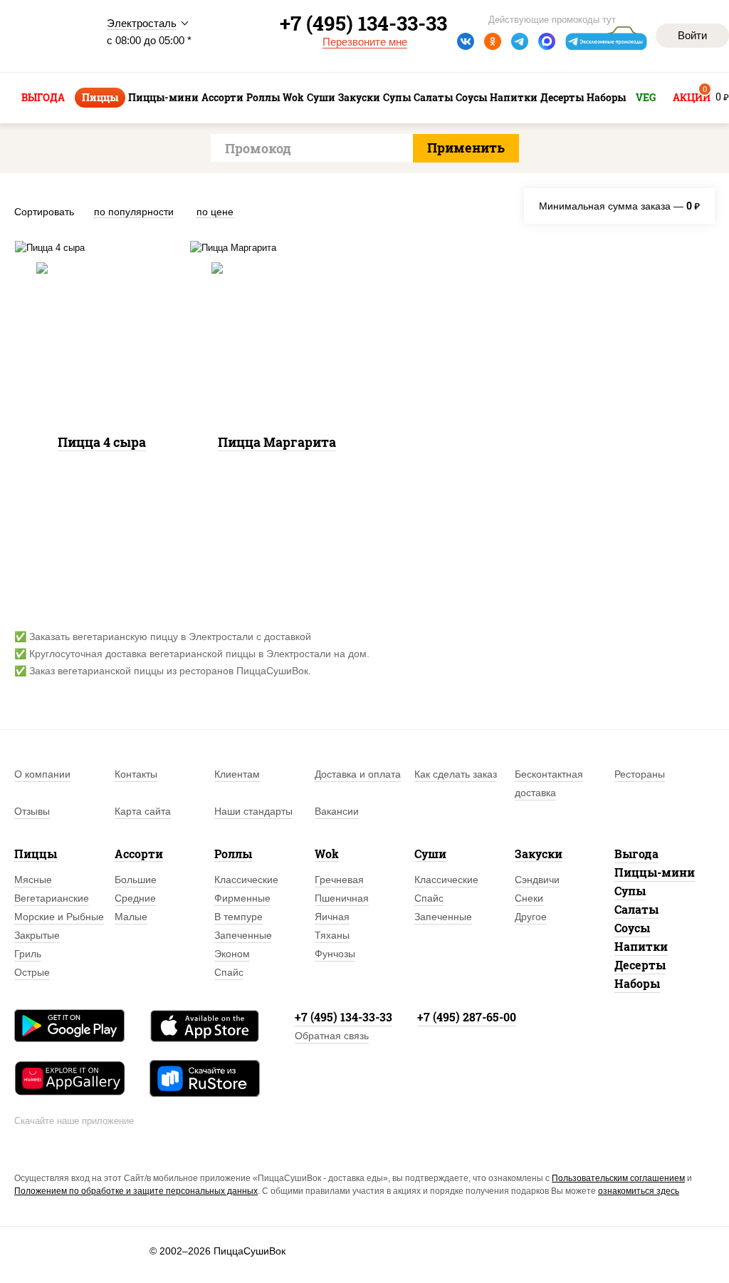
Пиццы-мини (654, 872)
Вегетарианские (51, 898)
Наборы (637, 983)
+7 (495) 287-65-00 (466, 1016)
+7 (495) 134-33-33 (343, 1016)
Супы (630, 890)
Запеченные (243, 935)
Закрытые (37, 935)
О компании (42, 774)
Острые (32, 972)
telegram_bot (606, 41)
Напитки (641, 946)
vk (465, 41)
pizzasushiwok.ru (49, 36)
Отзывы (32, 811)
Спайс (228, 972)
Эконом (232, 953)
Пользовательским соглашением (618, 1178)
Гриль (27, 953)
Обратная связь (332, 1035)
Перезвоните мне (364, 42)
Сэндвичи (537, 879)
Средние (135, 898)
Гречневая (339, 879)
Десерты (640, 964)
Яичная (332, 916)
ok (492, 41)
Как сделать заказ (455, 774)
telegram (519, 41)
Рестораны (639, 774)
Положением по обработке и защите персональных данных (136, 1191)
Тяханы (332, 935)
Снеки (529, 898)
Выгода (636, 853)
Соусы (632, 927)
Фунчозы (335, 953)
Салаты (636, 909)
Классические (246, 879)
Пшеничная (342, 898)
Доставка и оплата (358, 774)
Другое (531, 916)
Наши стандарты (253, 811)
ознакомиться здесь (638, 1191)
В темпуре (238, 916)
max (546, 41)
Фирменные (242, 898)
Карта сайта (143, 811)
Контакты (136, 774)
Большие (136, 879)
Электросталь (142, 23)
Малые (131, 916)
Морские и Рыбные (59, 916)
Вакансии (337, 811)
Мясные (33, 879)
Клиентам (237, 774)
